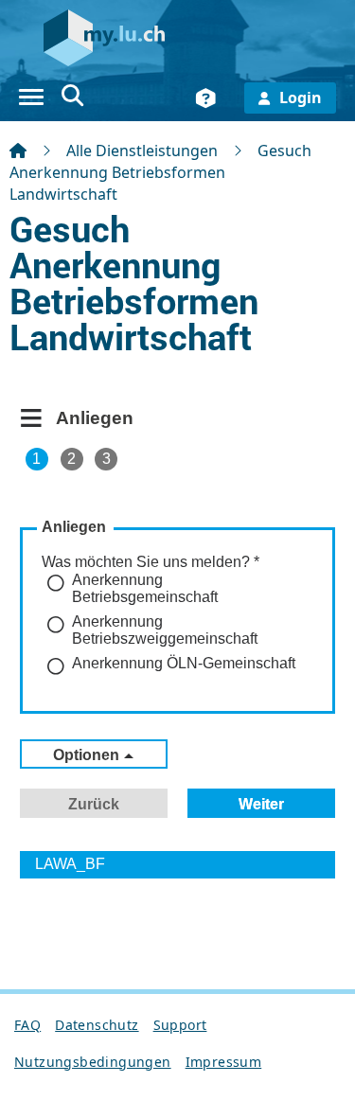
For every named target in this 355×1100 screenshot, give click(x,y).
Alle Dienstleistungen (142, 150)
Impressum (224, 1062)
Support (180, 1025)
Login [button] (300, 97)
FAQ (27, 1025)
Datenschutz (96, 1025)
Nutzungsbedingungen (92, 1062)
